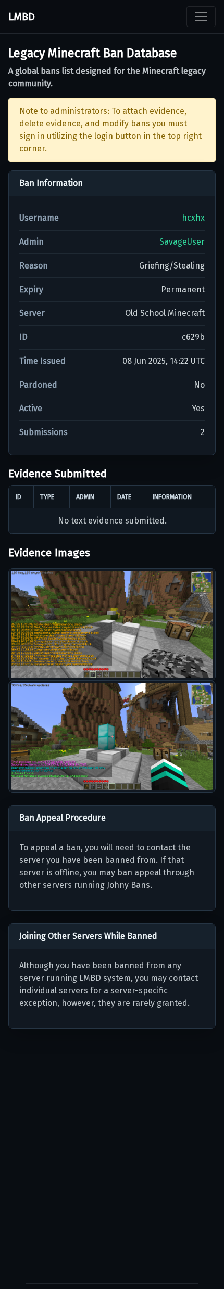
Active (30, 408)
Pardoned (38, 385)
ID (23, 337)
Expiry (31, 290)
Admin (31, 242)
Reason (33, 266)
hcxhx (193, 218)
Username (39, 218)
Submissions (43, 432)
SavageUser (182, 242)
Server (32, 313)
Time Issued (42, 361)
